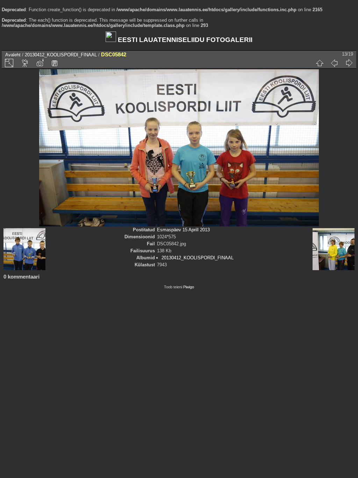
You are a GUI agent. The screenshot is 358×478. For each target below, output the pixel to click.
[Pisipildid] (319, 63)
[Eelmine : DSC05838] (334, 63)
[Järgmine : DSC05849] (349, 63)
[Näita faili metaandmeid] (40, 63)
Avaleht (13, 54)
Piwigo (188, 287)
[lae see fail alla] (54, 63)
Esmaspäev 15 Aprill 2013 (183, 229)
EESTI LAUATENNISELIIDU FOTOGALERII (184, 39)
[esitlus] (25, 63)
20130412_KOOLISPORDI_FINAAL (61, 54)
